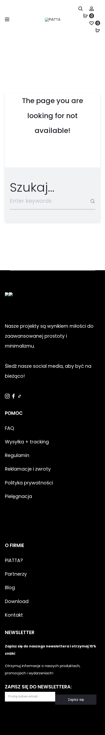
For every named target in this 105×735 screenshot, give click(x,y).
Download (17, 601)
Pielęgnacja (18, 496)
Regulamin (17, 455)
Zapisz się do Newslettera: (38, 687)
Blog (10, 587)
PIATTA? (14, 560)
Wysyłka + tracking (27, 442)
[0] (85, 15)
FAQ (9, 428)
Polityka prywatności (29, 483)
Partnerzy (16, 574)
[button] (10, 725)
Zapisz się (76, 699)
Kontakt (14, 615)
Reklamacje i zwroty (28, 469)
